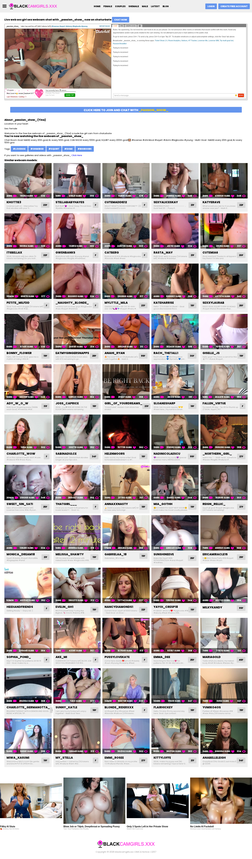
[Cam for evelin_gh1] (77, 585)
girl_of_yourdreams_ (123, 403)
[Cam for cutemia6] (224, 231)
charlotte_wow (21, 454)
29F (241, 557)
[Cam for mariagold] (224, 635)
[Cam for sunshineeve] (175, 533)
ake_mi (61, 657)
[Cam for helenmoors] (126, 432)
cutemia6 (210, 252)
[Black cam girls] (33, 6)
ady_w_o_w (17, 403)
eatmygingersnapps (72, 353)
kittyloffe (162, 758)
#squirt (54, 148)
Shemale (133, 6)
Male (145, 6)
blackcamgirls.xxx (124, 851)
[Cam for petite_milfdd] (28, 281)
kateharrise (164, 303)
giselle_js (211, 353)
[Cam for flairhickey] (175, 686)
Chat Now (120, 19)
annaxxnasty (116, 504)
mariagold (212, 657)
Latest (155, 6)
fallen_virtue (214, 403)
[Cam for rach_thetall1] (175, 331)
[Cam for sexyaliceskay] (175, 180)
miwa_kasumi (18, 758)
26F (241, 305)
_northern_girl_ (217, 454)
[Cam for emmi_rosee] (126, 736)
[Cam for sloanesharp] (175, 382)
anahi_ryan (115, 353)
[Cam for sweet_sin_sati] (28, 482)
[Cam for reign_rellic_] (224, 482)
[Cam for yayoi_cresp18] (175, 585)
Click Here (76, 155)
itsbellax (14, 252)
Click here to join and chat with (126, 110)
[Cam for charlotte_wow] (28, 432)
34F (94, 456)
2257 (153, 851)
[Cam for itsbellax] (28, 231)
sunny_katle (66, 707)
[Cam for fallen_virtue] (224, 382)
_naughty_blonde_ (72, 303)
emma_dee (162, 657)
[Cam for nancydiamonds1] (126, 585)
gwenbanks (65, 252)
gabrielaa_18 (116, 554)
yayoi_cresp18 (166, 607)
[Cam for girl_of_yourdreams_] (126, 382)
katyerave (211, 202)
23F (45, 205)
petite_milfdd (18, 303)
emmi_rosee (114, 758)
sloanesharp (164, 403)
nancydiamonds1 (119, 607)
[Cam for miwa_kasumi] (28, 736)
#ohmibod (37, 148)
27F (241, 456)
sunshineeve (164, 554)
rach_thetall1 (166, 353)
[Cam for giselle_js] (224, 331)
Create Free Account (234, 6)
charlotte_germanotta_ (28, 707)
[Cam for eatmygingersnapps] (77, 331)
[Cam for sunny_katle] (77, 686)
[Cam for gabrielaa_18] (126, 533)
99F (143, 355)
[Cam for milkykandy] (224, 585)
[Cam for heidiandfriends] (28, 585)
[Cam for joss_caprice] (77, 382)
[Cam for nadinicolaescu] (175, 432)
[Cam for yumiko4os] (224, 686)
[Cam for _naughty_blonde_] (77, 281)
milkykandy (212, 607)
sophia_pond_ (19, 657)
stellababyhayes (70, 202)
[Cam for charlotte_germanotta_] (28, 686)
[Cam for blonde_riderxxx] (126, 686)
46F (241, 659)
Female (107, 6)
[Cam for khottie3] (28, 180)
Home (97, 6)
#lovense (19, 148)
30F (192, 355)
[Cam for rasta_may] (175, 231)
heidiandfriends (20, 607)
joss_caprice (67, 403)
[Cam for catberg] (126, 231)
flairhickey (163, 707)
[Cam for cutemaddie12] (126, 180)
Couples (120, 6)
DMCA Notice (142, 851)
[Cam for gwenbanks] (77, 231)
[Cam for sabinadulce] (77, 432)
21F (192, 205)
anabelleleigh (214, 758)
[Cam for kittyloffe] (175, 736)
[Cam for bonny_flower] (28, 331)
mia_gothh (163, 504)
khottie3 (14, 202)
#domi (68, 148)
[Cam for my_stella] (77, 736)
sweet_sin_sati (20, 504)
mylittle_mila (116, 303)
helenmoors (115, 454)
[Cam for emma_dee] (175, 635)
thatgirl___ (66, 504)
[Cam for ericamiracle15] (224, 533)
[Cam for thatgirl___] (77, 482)
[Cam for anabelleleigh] (224, 736)
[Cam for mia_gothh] (175, 482)
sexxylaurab (213, 303)
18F (192, 305)
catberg (112, 252)
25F (45, 506)
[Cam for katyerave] (224, 180)
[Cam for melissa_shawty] (77, 533)
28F (94, 355)
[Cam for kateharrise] (175, 281)
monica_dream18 (21, 554)
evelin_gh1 (64, 607)
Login (211, 6)
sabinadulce (66, 454)
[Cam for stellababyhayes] (77, 180)
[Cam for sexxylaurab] (224, 281)
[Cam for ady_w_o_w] (28, 382)
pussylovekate (117, 657)
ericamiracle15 (215, 554)
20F (241, 255)
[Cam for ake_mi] (77, 635)
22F (241, 205)
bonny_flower (19, 353)
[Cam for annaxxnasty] (126, 482)
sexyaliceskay (166, 202)
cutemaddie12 (116, 202)
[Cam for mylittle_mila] (126, 281)
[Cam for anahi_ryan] (126, 331)
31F (45, 406)
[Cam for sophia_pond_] (28, 635)
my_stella (64, 758)
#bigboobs (85, 148)
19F (45, 355)
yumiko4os (212, 707)
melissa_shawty (70, 554)
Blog (166, 6)
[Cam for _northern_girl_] (224, 432)
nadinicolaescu (167, 454)
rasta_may (163, 252)
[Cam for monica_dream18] (28, 533)
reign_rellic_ (214, 504)
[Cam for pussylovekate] (126, 635)
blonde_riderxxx (119, 707)
